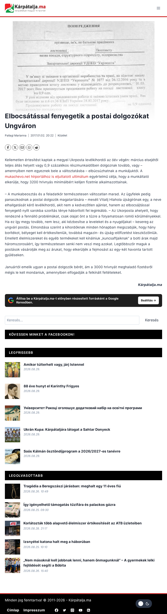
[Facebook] (8, 147)
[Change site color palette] (144, 603)
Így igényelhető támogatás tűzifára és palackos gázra (69, 505)
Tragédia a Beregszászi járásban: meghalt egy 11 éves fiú (72, 486)
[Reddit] (36, 147)
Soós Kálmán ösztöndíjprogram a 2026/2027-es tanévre (72, 451)
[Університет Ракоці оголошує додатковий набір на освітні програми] (12, 413)
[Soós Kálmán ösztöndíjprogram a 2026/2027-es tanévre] (12, 456)
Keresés (151, 320)
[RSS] (88, 610)
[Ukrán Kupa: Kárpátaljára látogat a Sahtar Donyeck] (12, 434)
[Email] (22, 147)
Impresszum (34, 610)
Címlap (13, 610)
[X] (15, 147)
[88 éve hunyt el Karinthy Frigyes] (12, 391)
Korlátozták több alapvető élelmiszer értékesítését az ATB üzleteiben (82, 523)
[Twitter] (64, 610)
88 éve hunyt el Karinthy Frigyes (51, 386)
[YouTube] (80, 610)
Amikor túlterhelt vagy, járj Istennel (54, 364)
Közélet (62, 135)
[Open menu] (158, 8)
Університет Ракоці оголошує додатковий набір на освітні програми (83, 408)
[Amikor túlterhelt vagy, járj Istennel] (12, 369)
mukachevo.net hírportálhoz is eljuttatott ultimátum (46, 177)
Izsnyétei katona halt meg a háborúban (56, 542)
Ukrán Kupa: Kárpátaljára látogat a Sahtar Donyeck (67, 429)
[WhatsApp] (29, 147)
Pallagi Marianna (15, 135)
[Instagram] (72, 610)
